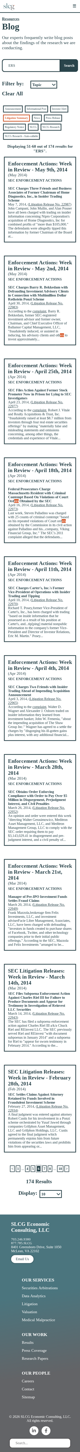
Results (28, 1342)
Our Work (34, 1334)
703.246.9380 (21, 1239)
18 (60, 1169)
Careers (28, 1381)
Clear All (12, 93)
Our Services (38, 1279)
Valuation (29, 1312)
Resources (10, 19)
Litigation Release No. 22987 (49, 204)
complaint (39, 311)
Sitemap (28, 1397)
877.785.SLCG (21, 1243)
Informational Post (36, 108)
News (37, 118)
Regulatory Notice (14, 127)
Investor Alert (59, 108)
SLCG (33, 127)
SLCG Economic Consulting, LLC (30, 1227)
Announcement (13, 108)
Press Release (53, 118)
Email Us (22, 1259)
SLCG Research (51, 127)
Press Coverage (34, 1350)
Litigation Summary (16, 118)
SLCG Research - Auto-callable (21, 136)
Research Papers (35, 1358)
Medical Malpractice (38, 1320)
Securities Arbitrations (40, 1288)
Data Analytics (34, 1296)
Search (69, 65)
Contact (28, 1389)
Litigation (30, 1304)
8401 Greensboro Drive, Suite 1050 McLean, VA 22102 (36, 1249)
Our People (36, 1373)
